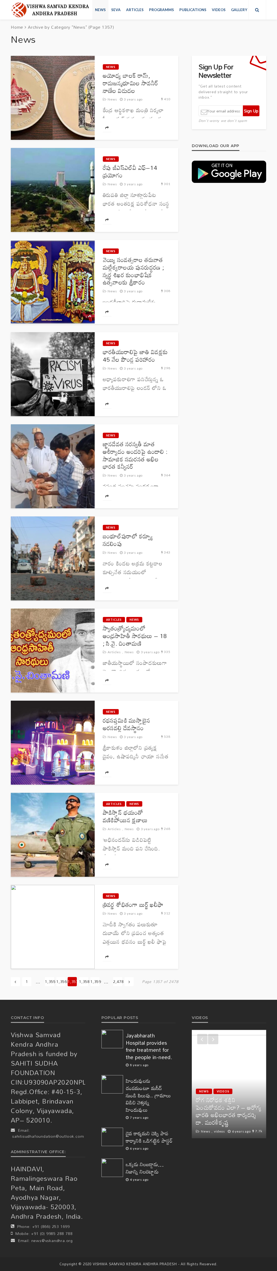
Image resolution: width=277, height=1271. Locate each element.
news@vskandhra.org (52, 1240)
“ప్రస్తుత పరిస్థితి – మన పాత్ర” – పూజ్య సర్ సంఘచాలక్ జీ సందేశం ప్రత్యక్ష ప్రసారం (229, 1115)
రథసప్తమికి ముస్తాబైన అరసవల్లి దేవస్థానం (126, 724)
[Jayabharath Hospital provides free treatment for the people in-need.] (112, 1039)
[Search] (257, 10)
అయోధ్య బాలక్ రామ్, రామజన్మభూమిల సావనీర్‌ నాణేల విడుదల (130, 83)
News (100, 10)
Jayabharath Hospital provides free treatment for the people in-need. (149, 1046)
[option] (229, 1084)
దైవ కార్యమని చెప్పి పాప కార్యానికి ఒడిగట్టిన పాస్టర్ (149, 1137)
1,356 (60, 981)
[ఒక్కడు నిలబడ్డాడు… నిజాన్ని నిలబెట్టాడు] (112, 1168)
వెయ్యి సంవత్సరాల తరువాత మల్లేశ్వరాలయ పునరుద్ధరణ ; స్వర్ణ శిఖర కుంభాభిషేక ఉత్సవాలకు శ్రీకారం (133, 271)
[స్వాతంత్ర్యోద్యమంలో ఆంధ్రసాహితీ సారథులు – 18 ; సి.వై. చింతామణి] (53, 651)
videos (219, 10)
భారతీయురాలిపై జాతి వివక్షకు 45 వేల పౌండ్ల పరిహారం (135, 355)
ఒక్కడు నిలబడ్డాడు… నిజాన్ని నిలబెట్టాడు (145, 1168)
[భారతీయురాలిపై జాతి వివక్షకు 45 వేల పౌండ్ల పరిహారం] (53, 374)
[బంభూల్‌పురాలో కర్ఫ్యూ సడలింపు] (53, 558)
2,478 (117, 981)
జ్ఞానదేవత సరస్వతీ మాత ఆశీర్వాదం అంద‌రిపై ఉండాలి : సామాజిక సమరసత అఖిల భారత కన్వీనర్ (135, 455)
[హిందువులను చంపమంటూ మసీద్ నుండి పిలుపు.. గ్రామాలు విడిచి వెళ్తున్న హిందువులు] (112, 1084)
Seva (116, 10)
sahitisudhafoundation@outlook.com (48, 1136)
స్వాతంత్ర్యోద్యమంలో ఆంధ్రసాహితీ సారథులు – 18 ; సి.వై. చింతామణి (135, 636)
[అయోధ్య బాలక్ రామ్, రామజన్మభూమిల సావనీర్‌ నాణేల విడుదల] (53, 98)
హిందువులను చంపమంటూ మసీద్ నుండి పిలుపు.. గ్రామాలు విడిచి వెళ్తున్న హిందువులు (148, 1095)
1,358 (83, 981)
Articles (135, 10)
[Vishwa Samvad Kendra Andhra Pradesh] (50, 9)
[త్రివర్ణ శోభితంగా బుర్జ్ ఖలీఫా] (53, 927)
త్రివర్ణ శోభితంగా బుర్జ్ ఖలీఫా (133, 904)
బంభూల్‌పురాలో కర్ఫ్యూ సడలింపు (128, 540)
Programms (161, 10)
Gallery (239, 10)
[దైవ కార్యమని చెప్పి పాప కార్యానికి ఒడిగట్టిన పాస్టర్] (112, 1137)
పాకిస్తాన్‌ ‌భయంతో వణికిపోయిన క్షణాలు (125, 816)
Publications (192, 10)
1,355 (49, 981)
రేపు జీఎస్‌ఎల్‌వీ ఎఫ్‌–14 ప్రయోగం (130, 171)
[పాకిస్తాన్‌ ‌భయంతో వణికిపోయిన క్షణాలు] (53, 835)
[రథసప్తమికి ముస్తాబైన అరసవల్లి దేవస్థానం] (53, 743)
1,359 (95, 981)
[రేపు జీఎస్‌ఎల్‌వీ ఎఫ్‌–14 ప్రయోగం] (53, 190)
